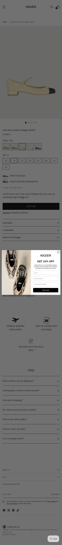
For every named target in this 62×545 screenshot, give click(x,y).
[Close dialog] (58, 252)
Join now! (45, 290)
